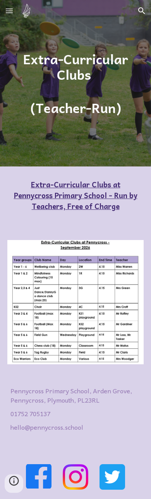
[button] (9, 10)
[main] (75, 83)
